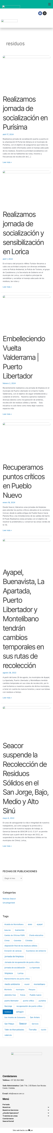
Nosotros (6, 1107)
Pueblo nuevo (35, 995)
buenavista (19, 930)
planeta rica (10, 995)
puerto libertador (12, 1001)
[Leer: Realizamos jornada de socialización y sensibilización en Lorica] (26, 189)
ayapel (39, 924)
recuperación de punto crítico (29, 1006)
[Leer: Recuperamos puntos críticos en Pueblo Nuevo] (26, 441)
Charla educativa (36, 935)
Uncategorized (9, 903)
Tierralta (32, 1029)
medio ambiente (12, 984)
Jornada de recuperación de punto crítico (22, 962)
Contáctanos (8, 1118)
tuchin (43, 1030)
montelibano (39, 984)
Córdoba (28, 940)
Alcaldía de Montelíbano (14, 924)
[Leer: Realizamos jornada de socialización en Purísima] (26, 73)
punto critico (28, 1001)
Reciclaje (8, 1006)
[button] (40, 4)
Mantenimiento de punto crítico (17, 979)
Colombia (17, 940)
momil (26, 984)
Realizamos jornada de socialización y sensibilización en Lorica (23, 233)
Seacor (23, 1023)
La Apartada (35, 968)
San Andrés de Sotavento (14, 1017)
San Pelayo (9, 1024)
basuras (7, 930)
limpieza (9, 973)
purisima (42, 1001)
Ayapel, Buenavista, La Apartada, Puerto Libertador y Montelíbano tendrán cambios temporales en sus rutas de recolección (23, 619)
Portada (6, 1104)
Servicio (35, 1024)
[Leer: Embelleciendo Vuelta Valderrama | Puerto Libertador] (26, 313)
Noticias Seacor (9, 899)
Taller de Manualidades (14, 1029)
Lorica (20, 973)
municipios (20, 989)
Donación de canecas (13, 951)
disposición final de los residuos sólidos (21, 946)
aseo (30, 924)
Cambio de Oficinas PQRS (14, 935)
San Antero (35, 1017)
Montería (8, 989)
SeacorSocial (8, 1121)
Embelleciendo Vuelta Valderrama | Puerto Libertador (24, 357)
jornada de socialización (15, 967)
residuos (7, 1012)
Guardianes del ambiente (36, 951)
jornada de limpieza (14, 956)
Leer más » (7, 162)
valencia (8, 1035)
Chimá (6, 940)
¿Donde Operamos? (11, 1113)
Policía (22, 995)
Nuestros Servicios (10, 1110)
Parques (32, 989)
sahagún (20, 1011)
